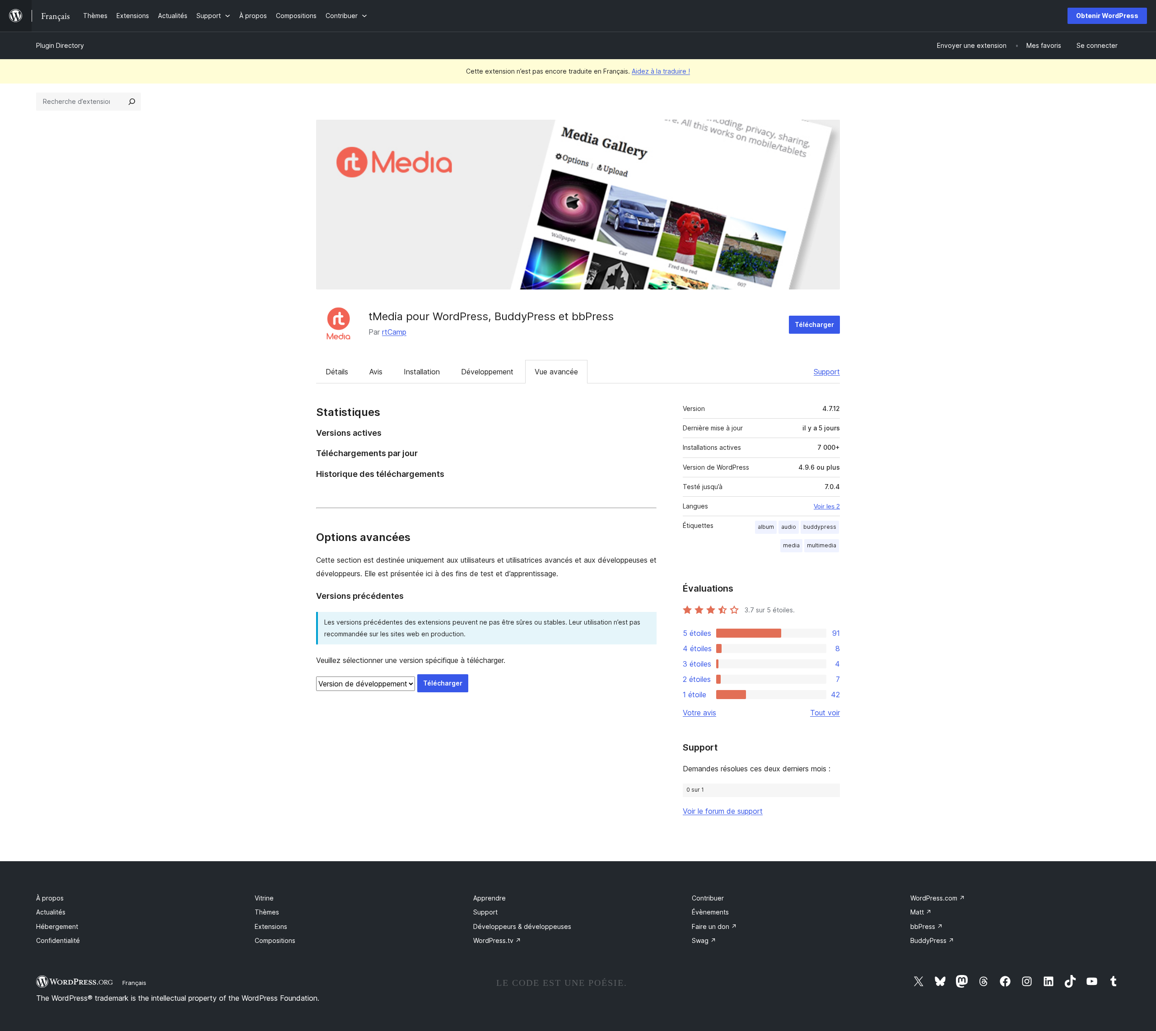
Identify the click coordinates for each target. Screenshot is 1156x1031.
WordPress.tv (497, 940)
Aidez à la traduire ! (661, 71)
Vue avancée (556, 371)
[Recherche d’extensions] (132, 102)
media (791, 545)
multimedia (821, 545)
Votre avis (699, 712)
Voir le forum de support (723, 811)
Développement (487, 371)
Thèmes (267, 912)
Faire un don (714, 926)
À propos (50, 898)
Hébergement (57, 926)
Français (134, 982)
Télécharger (814, 324)
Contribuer (708, 898)
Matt (921, 912)
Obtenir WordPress (1107, 15)
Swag (704, 940)
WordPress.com (937, 898)
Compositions (275, 940)
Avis (375, 371)
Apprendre (489, 898)
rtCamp (394, 331)
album (766, 526)
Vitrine (264, 898)
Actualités (50, 912)
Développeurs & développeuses (522, 926)
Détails (337, 371)
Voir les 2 (827, 506)
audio (788, 526)
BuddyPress (932, 940)
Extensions (271, 926)
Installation (422, 371)
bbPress (926, 926)
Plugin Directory (60, 45)
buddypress (819, 526)
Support (827, 371)
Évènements (710, 912)
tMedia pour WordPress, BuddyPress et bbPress (491, 316)
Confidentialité (58, 940)
